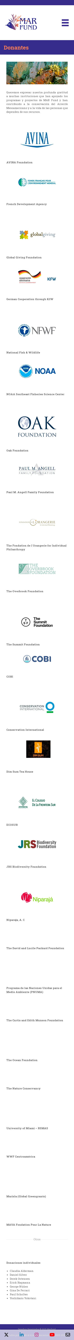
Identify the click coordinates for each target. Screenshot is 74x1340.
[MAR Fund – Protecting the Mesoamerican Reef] (21, 22)
